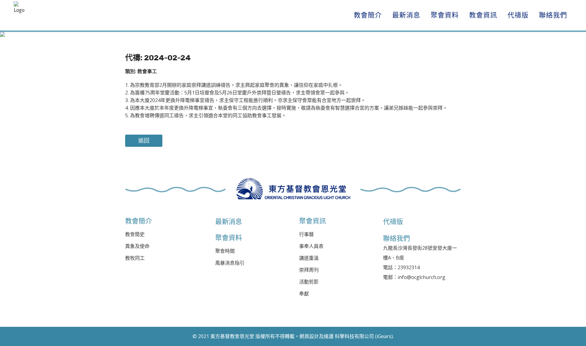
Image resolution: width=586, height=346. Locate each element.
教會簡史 (135, 234)
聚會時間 (225, 251)
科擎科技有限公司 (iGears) (364, 336)
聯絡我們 (396, 238)
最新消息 (228, 221)
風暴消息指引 (229, 263)
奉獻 (304, 294)
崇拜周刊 (309, 270)
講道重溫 (309, 258)
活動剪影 (309, 282)
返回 (143, 140)
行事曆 (306, 234)
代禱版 (393, 221)
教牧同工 (135, 258)
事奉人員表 (311, 246)
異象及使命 (137, 246)
